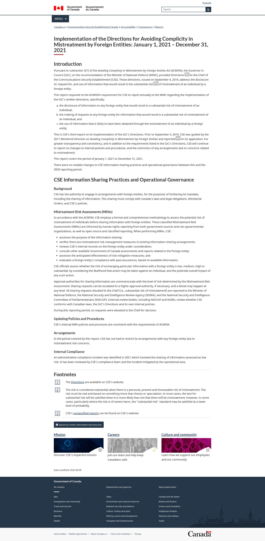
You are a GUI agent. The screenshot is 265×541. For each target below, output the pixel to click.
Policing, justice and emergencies (121, 516)
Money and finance (168, 501)
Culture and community (179, 434)
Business (58, 511)
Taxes (108, 496)
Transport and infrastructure (119, 521)
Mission (59, 434)
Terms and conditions (120, 534)
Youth (161, 521)
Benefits (57, 516)
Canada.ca (59, 27)
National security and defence (120, 506)
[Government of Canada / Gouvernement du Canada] (79, 8)
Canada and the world (169, 496)
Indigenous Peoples (168, 511)
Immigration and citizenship (67, 501)
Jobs (56, 496)
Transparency (145, 27)
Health (57, 521)
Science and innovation (169, 506)
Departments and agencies (118, 487)
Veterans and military (169, 516)
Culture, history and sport (118, 511)
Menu (59, 19)
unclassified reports (86, 413)
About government (167, 487)
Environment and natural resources (122, 501)
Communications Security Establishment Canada (92, 27)
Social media (60, 534)
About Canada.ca (98, 534)
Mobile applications (78, 534)
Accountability (128, 27)
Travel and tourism (62, 506)
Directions (77, 382)
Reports (159, 27)
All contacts (59, 487)
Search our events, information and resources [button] (80, 424)
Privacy (137, 534)
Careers (113, 434)
